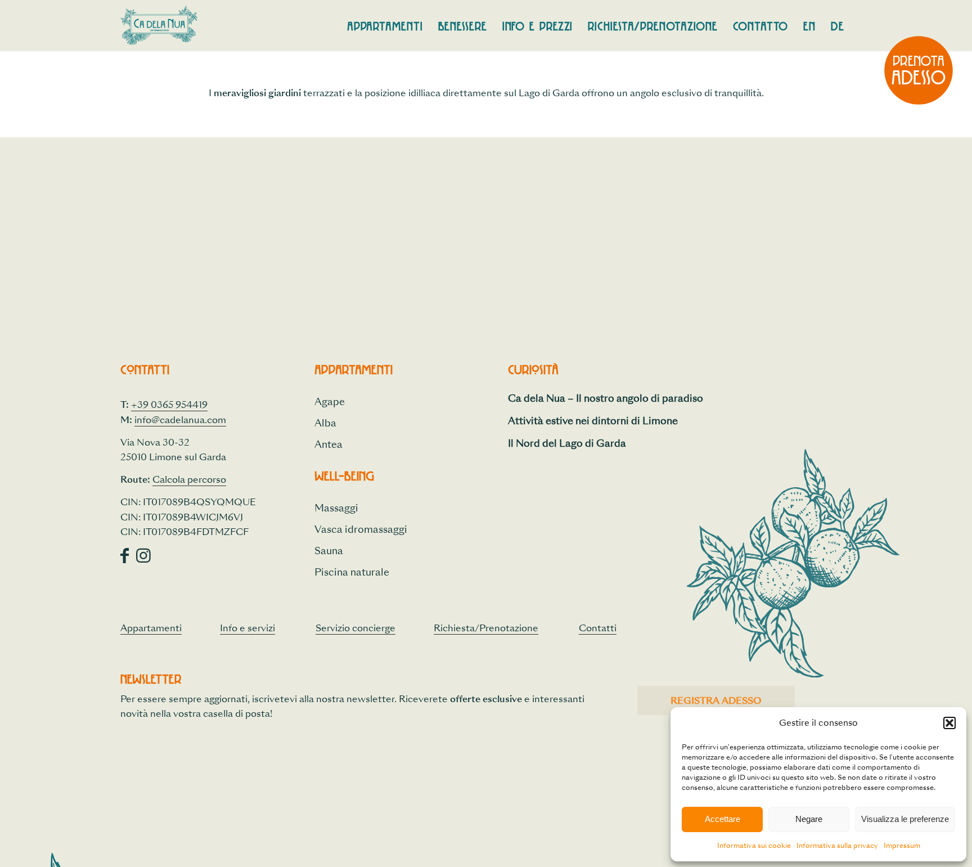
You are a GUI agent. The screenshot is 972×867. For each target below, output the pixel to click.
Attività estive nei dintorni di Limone (593, 421)
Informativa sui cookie (754, 846)
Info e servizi (247, 628)
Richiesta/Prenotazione (486, 628)
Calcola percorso (189, 479)
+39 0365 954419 (169, 404)
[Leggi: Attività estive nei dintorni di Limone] (518, 425)
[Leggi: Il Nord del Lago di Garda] (518, 448)
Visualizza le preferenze (905, 819)
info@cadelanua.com (180, 420)
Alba (325, 423)
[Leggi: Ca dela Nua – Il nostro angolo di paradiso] (518, 403)
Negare (808, 819)
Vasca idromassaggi (360, 529)
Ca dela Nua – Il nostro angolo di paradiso (605, 398)
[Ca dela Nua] (158, 25)
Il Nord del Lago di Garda (567, 443)
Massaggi (336, 508)
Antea (328, 444)
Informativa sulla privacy (837, 846)
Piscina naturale (351, 572)
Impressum (902, 846)
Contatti (597, 628)
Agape (329, 401)
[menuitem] (385, 25)
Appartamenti (151, 628)
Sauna (328, 550)
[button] (949, 723)
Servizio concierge (355, 628)
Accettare (722, 819)
